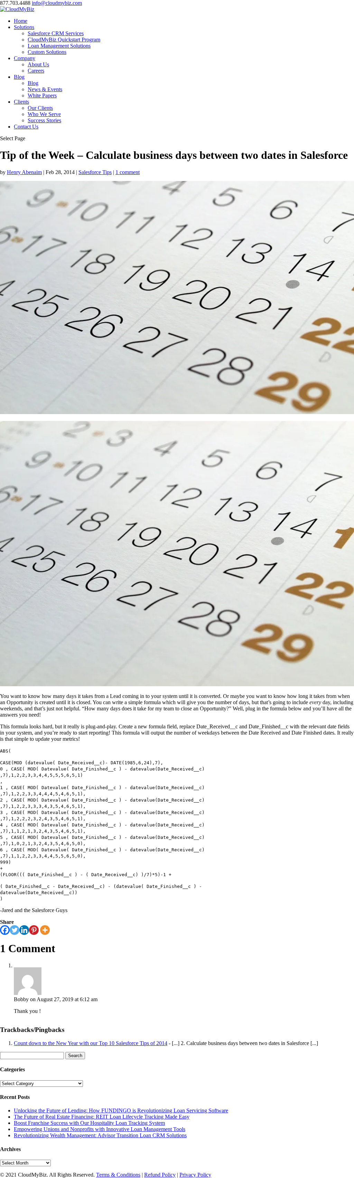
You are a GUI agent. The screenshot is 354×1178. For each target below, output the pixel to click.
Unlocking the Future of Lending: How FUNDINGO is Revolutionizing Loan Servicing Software (121, 1110)
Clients (21, 102)
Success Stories (44, 120)
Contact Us (26, 127)
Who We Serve (44, 114)
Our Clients (40, 108)
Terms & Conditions (118, 1175)
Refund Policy (160, 1175)
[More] (45, 930)
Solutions (24, 27)
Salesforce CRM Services (56, 33)
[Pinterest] (34, 930)
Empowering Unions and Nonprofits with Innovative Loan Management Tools (99, 1129)
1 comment (127, 172)
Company (24, 58)
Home (20, 21)
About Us (38, 64)
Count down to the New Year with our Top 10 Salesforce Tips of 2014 (90, 1043)
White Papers (42, 95)
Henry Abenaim (24, 172)
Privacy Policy (195, 1175)
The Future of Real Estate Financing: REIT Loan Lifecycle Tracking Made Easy (101, 1117)
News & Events (45, 89)
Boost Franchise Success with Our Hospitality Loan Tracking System (89, 1123)
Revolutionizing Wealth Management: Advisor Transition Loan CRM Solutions (100, 1135)
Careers (36, 71)
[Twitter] (14, 930)
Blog (19, 77)
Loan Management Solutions (59, 46)
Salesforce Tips (95, 172)
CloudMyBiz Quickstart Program (64, 39)
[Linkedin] (24, 930)
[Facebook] (5, 930)
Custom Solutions (47, 52)
